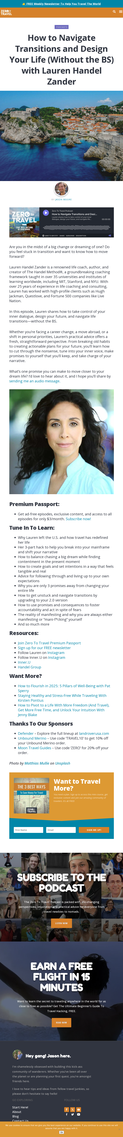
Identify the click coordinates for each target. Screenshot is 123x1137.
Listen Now (61, 923)
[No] (119, 1129)
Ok (61, 1132)
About (16, 1111)
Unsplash (62, 763)
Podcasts (61, 27)
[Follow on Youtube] (78, 1109)
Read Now (61, 1022)
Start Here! (20, 1107)
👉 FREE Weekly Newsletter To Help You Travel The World (61, 4)
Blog (15, 1116)
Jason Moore (63, 199)
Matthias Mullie (36, 763)
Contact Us (20, 1120)
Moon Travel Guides (34, 747)
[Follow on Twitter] (72, 1109)
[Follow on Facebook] (66, 1109)
